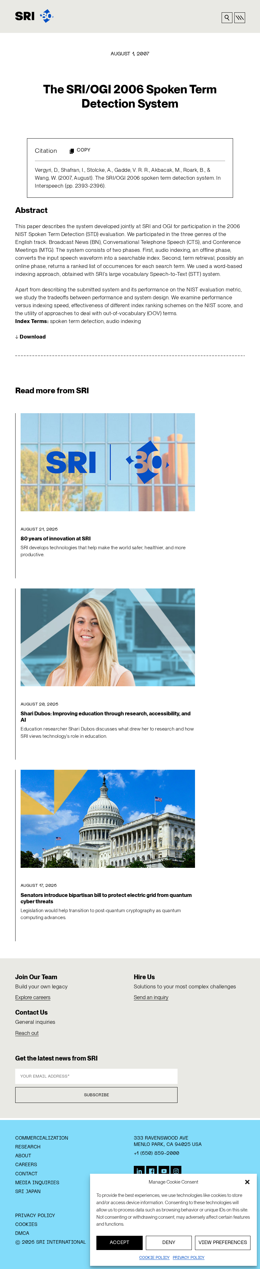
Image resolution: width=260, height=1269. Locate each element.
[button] (247, 1182)
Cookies (26, 1224)
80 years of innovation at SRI (56, 538)
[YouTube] (164, 1171)
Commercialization (41, 1138)
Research (27, 1147)
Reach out (27, 1033)
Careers (26, 1165)
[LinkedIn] (139, 1171)
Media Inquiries (37, 1183)
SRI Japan (28, 1192)
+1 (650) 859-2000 (156, 1153)
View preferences (222, 1243)
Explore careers (32, 997)
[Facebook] (151, 1171)
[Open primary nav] (240, 18)
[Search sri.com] (227, 18)
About (23, 1156)
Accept (119, 1243)
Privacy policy (189, 1258)
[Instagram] (176, 1171)
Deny (168, 1243)
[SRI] (34, 16)
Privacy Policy (35, 1216)
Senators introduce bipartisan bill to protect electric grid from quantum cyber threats (106, 898)
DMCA (22, 1233)
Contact (26, 1174)
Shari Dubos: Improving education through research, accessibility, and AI (106, 716)
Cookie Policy (154, 1258)
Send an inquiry (151, 997)
